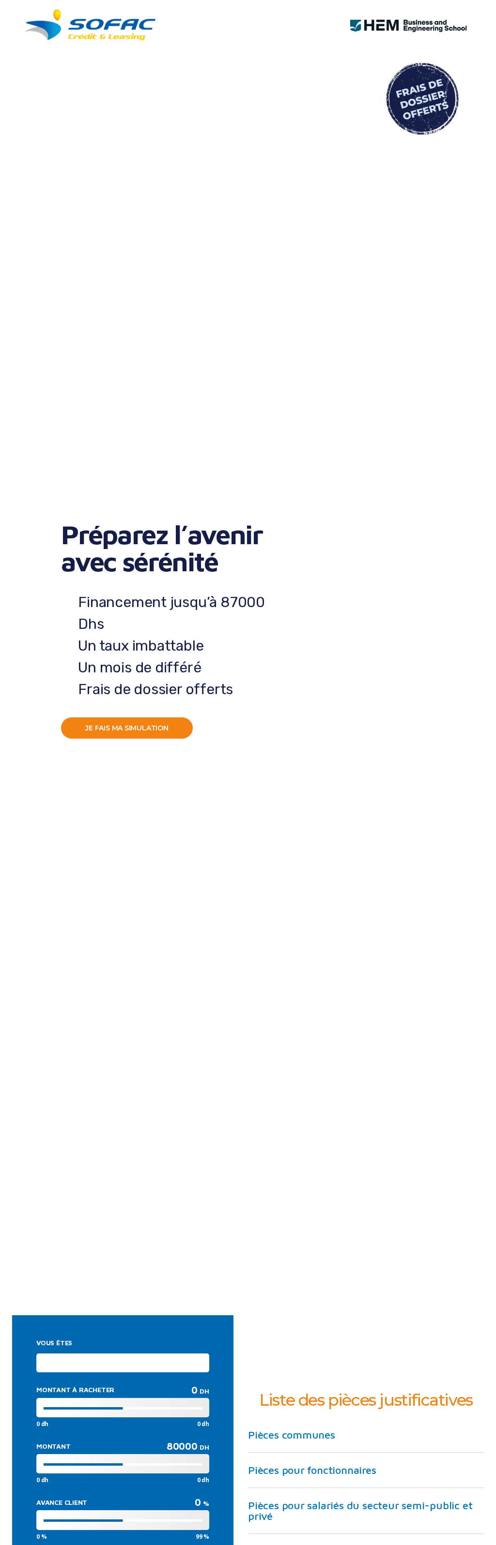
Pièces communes (291, 1434)
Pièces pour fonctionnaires (312, 1470)
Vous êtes (54, 1342)
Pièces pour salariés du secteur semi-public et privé (360, 1510)
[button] (366, 1434)
